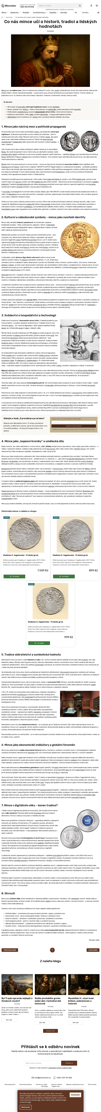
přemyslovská (48, 139)
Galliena (18, 335)
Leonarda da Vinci (39, 305)
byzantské (32, 240)
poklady (74, 760)
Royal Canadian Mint (65, 405)
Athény (72, 154)
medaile (48, 471)
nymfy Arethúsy (87, 461)
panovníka (44, 114)
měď (52, 335)
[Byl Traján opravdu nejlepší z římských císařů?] (17, 984)
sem (39, 1100)
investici (85, 660)
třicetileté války (89, 795)
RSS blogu (44, 1086)
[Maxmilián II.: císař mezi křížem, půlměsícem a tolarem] (84, 984)
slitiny (11, 326)
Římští (3, 164)
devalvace (14, 338)
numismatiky (39, 665)
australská (57, 855)
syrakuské (70, 459)
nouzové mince (45, 790)
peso (67, 770)
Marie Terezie (91, 373)
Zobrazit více (50, 1031)
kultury (25, 109)
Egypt (16, 167)
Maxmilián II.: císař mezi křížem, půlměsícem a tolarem (81, 1001)
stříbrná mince (44, 355)
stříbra (35, 333)
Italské (11, 305)
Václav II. (58, 179)
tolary (27, 328)
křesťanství (60, 172)
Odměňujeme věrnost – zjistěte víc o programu (60, 9)
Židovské (4, 275)
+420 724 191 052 (64, 1078)
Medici (87, 469)
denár (3, 328)
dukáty (48, 901)
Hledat (80, 5)
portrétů (77, 109)
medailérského (6, 499)
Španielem (87, 491)
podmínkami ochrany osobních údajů (60, 1068)
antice (35, 117)
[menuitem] (5, 12)
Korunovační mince (67, 672)
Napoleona (12, 194)
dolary (82, 770)
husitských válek (7, 360)
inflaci (59, 365)
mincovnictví (77, 393)
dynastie (92, 184)
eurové (29, 300)
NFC (10, 858)
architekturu (72, 292)
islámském (51, 225)
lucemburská (6, 142)
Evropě (74, 267)
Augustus (5, 167)
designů (51, 486)
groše (21, 328)
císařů (47, 137)
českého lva (38, 182)
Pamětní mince (79, 449)
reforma (80, 370)
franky (95, 290)
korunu (18, 182)
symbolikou (28, 207)
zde (29, 1102)
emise (13, 494)
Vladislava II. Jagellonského (27, 360)
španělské (65, 305)
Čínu (57, 772)
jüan (42, 782)
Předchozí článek (10, 950)
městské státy (6, 154)
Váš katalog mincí (10, 1084)
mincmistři (91, 385)
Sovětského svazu (8, 209)
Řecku (3, 152)
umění (57, 90)
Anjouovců (43, 184)
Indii (20, 758)
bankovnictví (67, 395)
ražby (31, 114)
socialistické (6, 494)
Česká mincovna (7, 491)
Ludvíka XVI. (30, 204)
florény (45, 247)
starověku (21, 107)
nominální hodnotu (79, 797)
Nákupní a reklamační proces (75, 1084)
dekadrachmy (80, 459)
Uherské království (23, 184)
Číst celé (9, 1020)
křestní (24, 675)
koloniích (60, 777)
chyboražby (49, 385)
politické (44, 126)
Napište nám (56, 1086)
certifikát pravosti (20, 861)
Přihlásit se (69, 1063)
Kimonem (4, 461)
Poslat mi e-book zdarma (73, 426)
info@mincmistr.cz (43, 1078)
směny (37, 132)
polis (14, 154)
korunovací (51, 449)
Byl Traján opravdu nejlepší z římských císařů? (17, 999)
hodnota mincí (29, 481)
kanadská (54, 405)
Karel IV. (26, 247)
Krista (13, 242)
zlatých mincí (15, 270)
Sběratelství (11, 117)
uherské (19, 187)
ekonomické (40, 112)
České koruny (71, 287)
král (53, 179)
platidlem (56, 107)
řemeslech (75, 899)
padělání (41, 843)
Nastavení (26, 1107)
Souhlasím (75, 1095)
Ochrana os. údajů (41, 1084)
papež (93, 685)
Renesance (5, 469)
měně (18, 240)
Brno (79, 795)
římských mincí (7, 343)
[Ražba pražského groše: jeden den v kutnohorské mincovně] (50, 984)
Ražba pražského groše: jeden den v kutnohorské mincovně (48, 1001)
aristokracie (22, 695)
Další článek (93, 950)
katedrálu (91, 305)
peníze (53, 142)
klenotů (72, 285)
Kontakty (85, 12)
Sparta (24, 157)
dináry (11, 265)
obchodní (31, 753)
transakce (37, 813)
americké (70, 481)
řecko (56, 767)
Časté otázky (92, 1084)
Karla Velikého (89, 370)
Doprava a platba (56, 1084)
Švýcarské (88, 290)
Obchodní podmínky (26, 1084)
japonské (46, 292)
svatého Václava (7, 250)
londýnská (29, 697)
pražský (9, 355)
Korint (3, 157)
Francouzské (45, 204)
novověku (6, 192)
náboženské (26, 217)
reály (78, 770)
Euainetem (14, 461)
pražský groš (80, 179)
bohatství (37, 712)
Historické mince (9, 511)
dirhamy (4, 265)
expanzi (25, 260)
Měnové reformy (8, 370)
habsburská (17, 142)
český (49, 179)
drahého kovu (23, 112)
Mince (3, 90)
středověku (52, 109)
